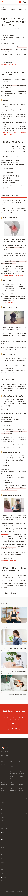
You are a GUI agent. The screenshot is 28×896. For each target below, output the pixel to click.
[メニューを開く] (25, 2)
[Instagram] (2, 756)
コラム (7, 7)
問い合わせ (21, 790)
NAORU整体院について (4, 763)
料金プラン (12, 784)
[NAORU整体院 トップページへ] (4, 2)
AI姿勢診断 (12, 766)
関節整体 (11, 768)
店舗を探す (14, 728)
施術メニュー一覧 (13, 763)
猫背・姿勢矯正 (21, 773)
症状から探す (21, 763)
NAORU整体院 (4, 535)
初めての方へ (4, 784)
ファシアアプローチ (13, 771)
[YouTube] (7, 756)
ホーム (2, 7)
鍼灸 (11, 778)
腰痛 (19, 766)
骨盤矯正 (11, 776)
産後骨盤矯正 (21, 776)
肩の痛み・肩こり (22, 768)
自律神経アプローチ (13, 773)
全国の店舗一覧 (13, 790)
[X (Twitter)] (4, 756)
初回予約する (14, 724)
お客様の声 (21, 784)
